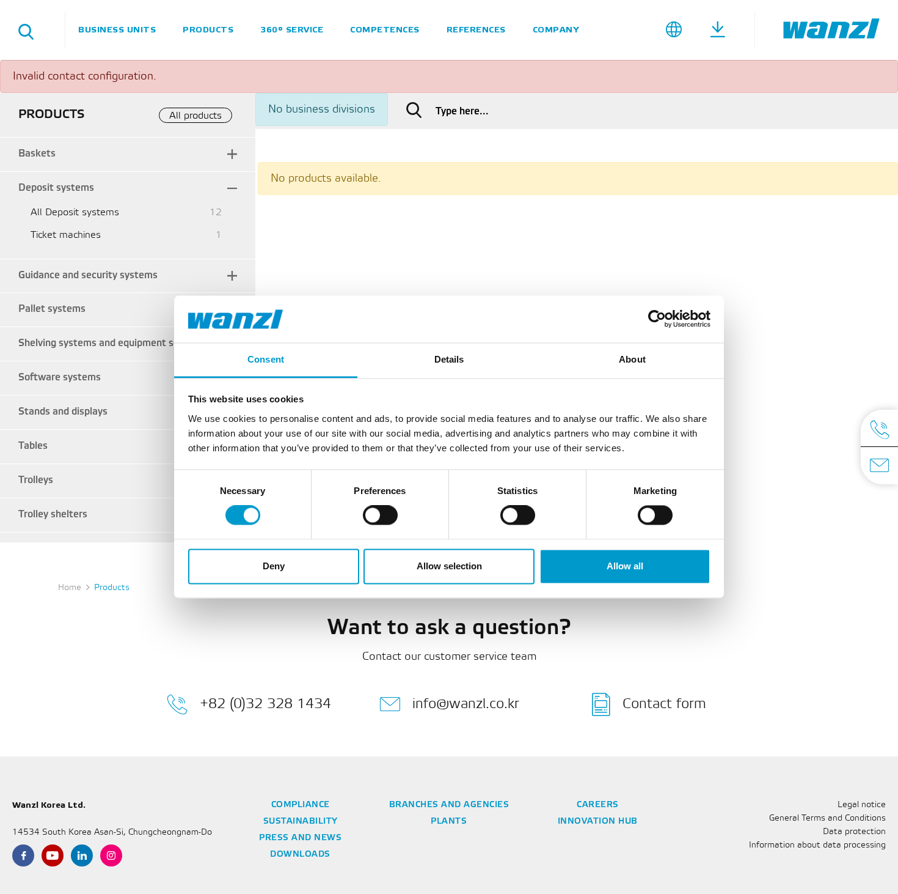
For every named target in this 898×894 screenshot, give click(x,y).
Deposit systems (56, 188)
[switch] (380, 515)
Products (208, 29)
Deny (274, 566)
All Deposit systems (75, 212)
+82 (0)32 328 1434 (265, 703)
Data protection (854, 832)
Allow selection (449, 566)
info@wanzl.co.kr (465, 703)
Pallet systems (52, 309)
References (476, 29)
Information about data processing (817, 845)
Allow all (625, 566)
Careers (598, 805)
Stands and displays (63, 411)
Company (556, 29)
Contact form (664, 703)
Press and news (300, 838)
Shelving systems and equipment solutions (114, 343)
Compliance (300, 805)
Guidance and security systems (88, 275)
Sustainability (300, 822)
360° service (291, 29)
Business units (117, 29)
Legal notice (862, 805)
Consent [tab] (265, 359)
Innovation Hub (598, 822)
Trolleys (35, 480)
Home (69, 588)
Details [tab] (449, 359)
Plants (449, 822)
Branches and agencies (449, 805)
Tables (33, 446)
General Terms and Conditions (827, 818)
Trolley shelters (52, 514)
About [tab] (632, 359)
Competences (385, 29)
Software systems (59, 377)
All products (195, 115)
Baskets (37, 153)
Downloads (300, 855)
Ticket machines (66, 235)
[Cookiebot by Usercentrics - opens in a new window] (657, 319)
